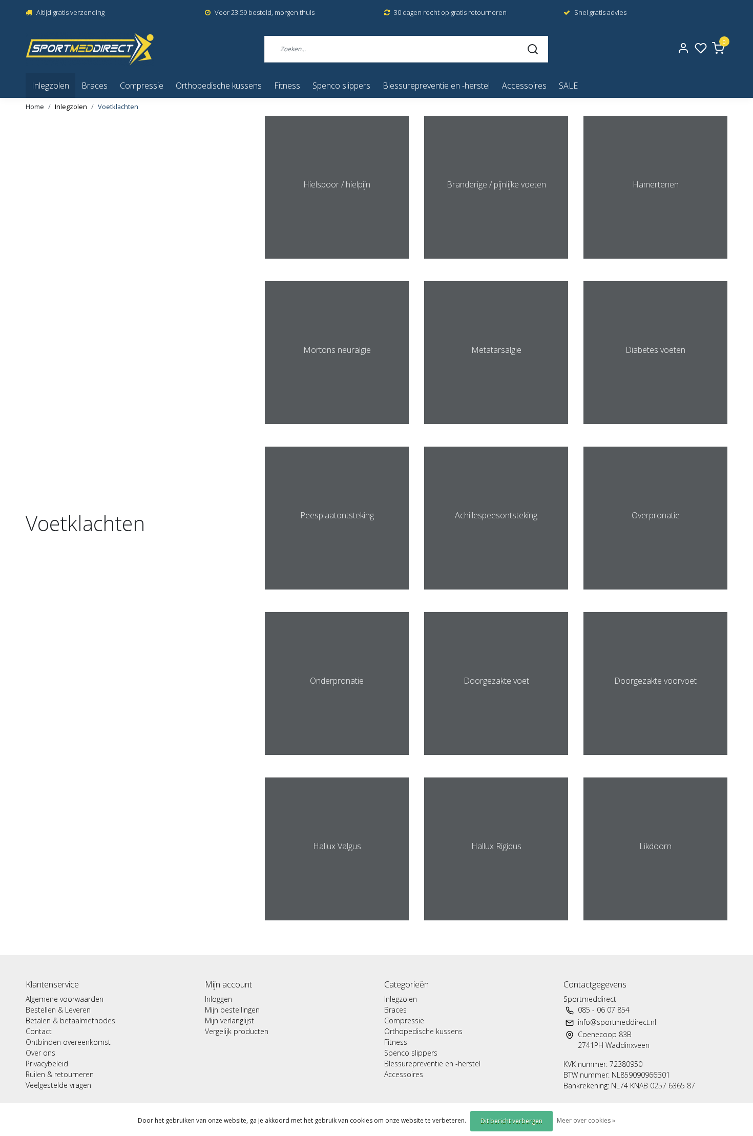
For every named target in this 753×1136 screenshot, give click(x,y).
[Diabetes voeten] (655, 429)
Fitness (287, 85)
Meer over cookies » (586, 1120)
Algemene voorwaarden (64, 999)
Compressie (141, 85)
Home (35, 106)
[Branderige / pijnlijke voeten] (496, 264)
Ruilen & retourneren (60, 1074)
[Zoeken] (533, 48)
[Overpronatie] (655, 595)
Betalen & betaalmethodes (70, 1020)
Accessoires (524, 85)
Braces (94, 85)
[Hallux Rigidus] (496, 925)
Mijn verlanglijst (229, 1020)
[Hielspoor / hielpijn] (337, 264)
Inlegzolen (50, 85)
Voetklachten (118, 106)
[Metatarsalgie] (496, 429)
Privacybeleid (47, 1063)
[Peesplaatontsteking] (337, 595)
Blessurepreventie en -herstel (436, 85)
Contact (39, 1031)
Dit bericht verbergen (511, 1121)
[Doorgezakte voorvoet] (655, 760)
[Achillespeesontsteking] (496, 595)
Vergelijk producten (236, 1031)
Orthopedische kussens (219, 85)
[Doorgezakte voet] (496, 760)
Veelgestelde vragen (58, 1085)
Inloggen (218, 999)
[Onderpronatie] (337, 760)
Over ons (40, 1053)
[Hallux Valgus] (337, 925)
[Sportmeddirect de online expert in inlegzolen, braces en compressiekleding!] (90, 49)
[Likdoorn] (655, 925)
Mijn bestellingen (232, 1010)
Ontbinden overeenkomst (68, 1042)
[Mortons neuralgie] (337, 429)
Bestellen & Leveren (58, 1010)
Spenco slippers (341, 85)
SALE (568, 85)
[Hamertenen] (655, 264)
